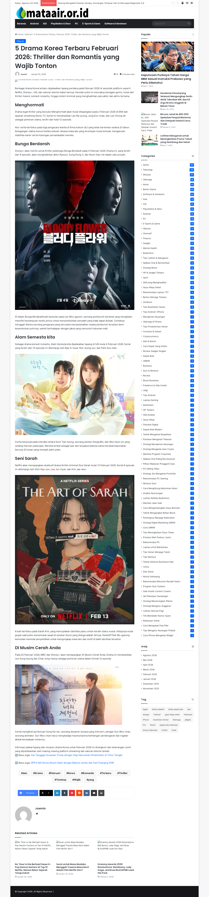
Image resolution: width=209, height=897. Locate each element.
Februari (55, 773)
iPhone (146, 720)
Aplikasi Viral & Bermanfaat (156, 263)
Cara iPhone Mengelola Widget (158, 635)
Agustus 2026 (150, 655)
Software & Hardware (115, 23)
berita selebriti (158, 709)
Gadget (146, 243)
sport (145, 277)
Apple (145, 709)
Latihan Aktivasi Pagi (153, 611)
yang (91, 779)
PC (76, 23)
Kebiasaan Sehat (151, 620)
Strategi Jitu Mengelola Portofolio (159, 473)
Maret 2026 (149, 669)
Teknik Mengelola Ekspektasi (157, 434)
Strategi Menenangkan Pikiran (158, 601)
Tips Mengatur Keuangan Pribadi (159, 630)
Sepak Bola (148, 356)
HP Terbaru (148, 410)
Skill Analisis (149, 415)
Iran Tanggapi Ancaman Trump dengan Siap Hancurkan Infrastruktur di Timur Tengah (76, 755)
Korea (71, 773)
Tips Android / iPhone (153, 312)
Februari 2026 (150, 674)
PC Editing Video (151, 468)
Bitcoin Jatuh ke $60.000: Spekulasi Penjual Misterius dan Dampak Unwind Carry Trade (175, 119)
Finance (147, 238)
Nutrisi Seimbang (151, 576)
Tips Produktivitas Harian (155, 326)
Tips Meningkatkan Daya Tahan (158, 532)
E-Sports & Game (91, 23)
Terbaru (106, 773)
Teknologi (147, 169)
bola (145, 199)
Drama (39, 773)
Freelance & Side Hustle (155, 385)
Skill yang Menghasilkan (154, 282)
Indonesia (188, 714)
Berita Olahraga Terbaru (155, 297)
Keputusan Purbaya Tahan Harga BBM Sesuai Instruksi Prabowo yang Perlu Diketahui (166, 79)
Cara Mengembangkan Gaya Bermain (161, 508)
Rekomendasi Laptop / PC (156, 292)
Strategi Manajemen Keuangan (158, 444)
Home (20, 34)
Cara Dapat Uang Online (155, 346)
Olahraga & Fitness (152, 321)
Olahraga (147, 179)
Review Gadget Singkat (154, 351)
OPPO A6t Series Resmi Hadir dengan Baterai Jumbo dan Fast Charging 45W (72, 762)
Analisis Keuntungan (153, 493)
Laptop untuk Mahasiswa (155, 547)
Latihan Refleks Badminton (156, 498)
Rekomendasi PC (151, 542)
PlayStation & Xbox (61, 23)
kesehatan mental (160, 720)
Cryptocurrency (151, 336)
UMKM (146, 361)
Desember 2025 (151, 684)
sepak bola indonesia (169, 725)
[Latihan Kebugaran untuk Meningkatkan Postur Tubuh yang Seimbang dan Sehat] (149, 140)
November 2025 (151, 688)
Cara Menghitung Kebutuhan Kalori (160, 488)
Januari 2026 (149, 679)
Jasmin (24, 74)
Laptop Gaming (150, 400)
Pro (144, 725)
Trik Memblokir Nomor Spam (157, 616)
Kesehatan (148, 405)
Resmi (152, 725)
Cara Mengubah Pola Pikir (155, 625)
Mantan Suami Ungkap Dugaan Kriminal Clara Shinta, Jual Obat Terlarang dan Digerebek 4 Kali (102, 3)
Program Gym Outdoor (154, 586)
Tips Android (149, 395)
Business (147, 366)
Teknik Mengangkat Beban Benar (159, 513)
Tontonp (61, 779)
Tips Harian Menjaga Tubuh (156, 552)
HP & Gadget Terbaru (153, 272)
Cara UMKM (149, 527)
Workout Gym (149, 483)
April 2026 (148, 665)
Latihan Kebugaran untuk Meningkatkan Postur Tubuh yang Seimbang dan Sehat (176, 139)
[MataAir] (53, 12)
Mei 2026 (147, 660)
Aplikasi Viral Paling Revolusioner (159, 459)
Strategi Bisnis (150, 268)
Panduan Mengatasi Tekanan (157, 439)
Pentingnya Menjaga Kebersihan (159, 518)
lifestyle (147, 174)
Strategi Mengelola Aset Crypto (158, 449)
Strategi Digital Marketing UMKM (159, 522)
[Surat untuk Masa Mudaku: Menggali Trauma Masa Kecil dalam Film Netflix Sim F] (74, 851)
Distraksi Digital (150, 424)
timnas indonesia (150, 730)
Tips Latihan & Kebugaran (155, 258)
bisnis (146, 184)
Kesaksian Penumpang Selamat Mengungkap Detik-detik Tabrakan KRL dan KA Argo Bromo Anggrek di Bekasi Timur (176, 100)
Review (146, 375)
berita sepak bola (175, 709)
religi (145, 390)
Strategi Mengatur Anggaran (157, 606)
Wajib (77, 779)
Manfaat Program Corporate (157, 454)
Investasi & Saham (152, 331)
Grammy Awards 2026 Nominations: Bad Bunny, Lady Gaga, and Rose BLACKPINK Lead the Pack (116, 868)
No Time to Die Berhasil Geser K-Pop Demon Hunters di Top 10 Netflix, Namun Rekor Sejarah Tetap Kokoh (33, 868)
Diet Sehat (148, 571)
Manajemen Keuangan (154, 317)
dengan (146, 714)
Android (34, 23)
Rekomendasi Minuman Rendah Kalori (161, 581)
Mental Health (150, 248)
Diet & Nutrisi (149, 341)
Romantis (88, 773)
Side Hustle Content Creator (157, 591)
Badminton (148, 253)
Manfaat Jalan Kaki (152, 503)
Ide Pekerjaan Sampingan (155, 596)
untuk (174, 730)
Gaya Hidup (149, 419)
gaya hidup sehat (172, 714)
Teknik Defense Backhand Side (158, 562)
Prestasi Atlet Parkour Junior (157, 537)
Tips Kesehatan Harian (154, 307)
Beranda (21, 23)
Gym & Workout (150, 370)
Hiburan (28, 34)
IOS (45, 23)
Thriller (123, 773)
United (164, 730)
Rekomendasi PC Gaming (155, 478)
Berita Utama (149, 189)
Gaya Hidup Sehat (152, 287)
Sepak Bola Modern (152, 429)
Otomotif (147, 233)
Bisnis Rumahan (151, 380)
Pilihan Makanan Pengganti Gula (159, 464)
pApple (188, 720)
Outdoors (147, 302)
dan (25, 773)
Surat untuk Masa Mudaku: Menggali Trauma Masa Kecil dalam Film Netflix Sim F (72, 867)
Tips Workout (149, 557)
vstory (146, 567)
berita (146, 165)
